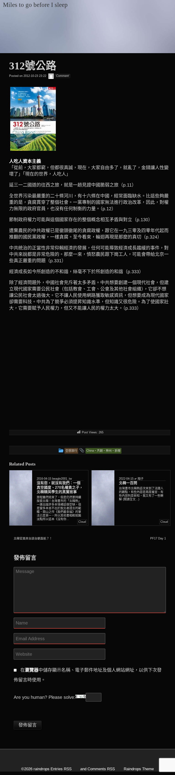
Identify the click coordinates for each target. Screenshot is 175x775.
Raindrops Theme (139, 769)
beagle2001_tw (62, 478)
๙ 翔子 (139, 478)
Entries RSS (61, 769)
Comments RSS (101, 769)
